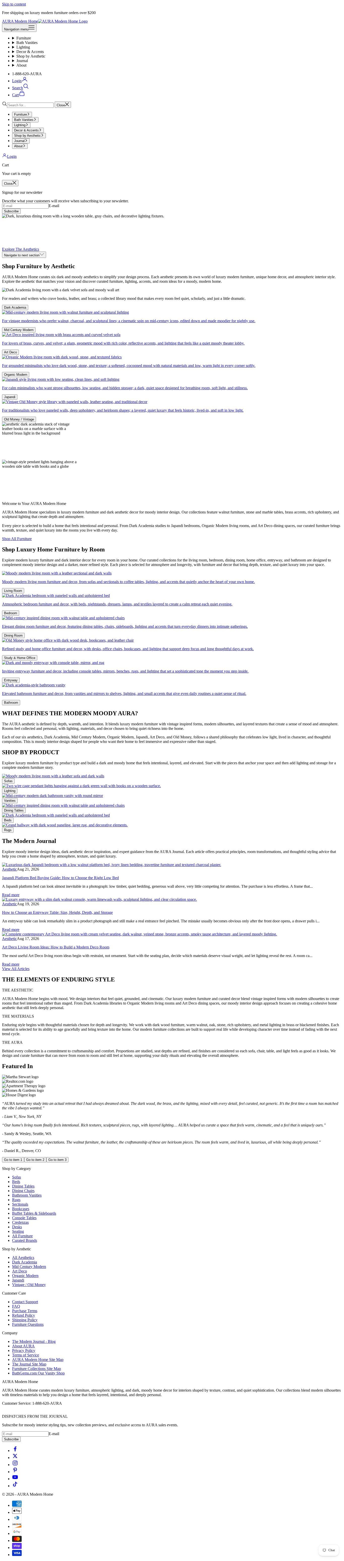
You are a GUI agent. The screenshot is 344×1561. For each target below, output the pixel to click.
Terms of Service (25, 1355)
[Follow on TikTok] (15, 1486)
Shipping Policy (25, 1320)
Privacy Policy (23, 1350)
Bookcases (20, 1209)
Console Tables (24, 1218)
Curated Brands (24, 1240)
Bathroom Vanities (27, 1195)
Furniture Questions (28, 1324)
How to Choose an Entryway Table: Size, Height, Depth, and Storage (57, 912)
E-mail (54, 206)
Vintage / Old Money (29, 1285)
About (21, 65)
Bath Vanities (27, 42)
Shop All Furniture (17, 539)
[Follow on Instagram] (15, 1464)
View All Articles (15, 969)
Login (12, 156)
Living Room (13, 591)
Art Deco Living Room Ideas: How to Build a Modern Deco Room (55, 947)
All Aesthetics (23, 1257)
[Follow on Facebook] (15, 1450)
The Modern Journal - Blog (34, 1341)
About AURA (23, 1346)
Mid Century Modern (18, 330)
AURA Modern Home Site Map (37, 1359)
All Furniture (22, 1236)
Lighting (23, 47)
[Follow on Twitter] (15, 1457)
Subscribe (11, 211)
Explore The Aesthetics (20, 249)
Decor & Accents (30, 52)
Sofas (8, 781)
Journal (22, 61)
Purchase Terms (24, 1311)
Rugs (8, 830)
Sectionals (20, 1204)
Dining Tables (14, 810)
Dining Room (13, 635)
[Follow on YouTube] (15, 1479)
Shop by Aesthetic (30, 56)
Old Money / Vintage (19, 419)
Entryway (11, 680)
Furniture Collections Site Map (36, 1368)
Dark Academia (15, 307)
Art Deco (10, 352)
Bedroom (10, 613)
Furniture (23, 38)
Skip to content (14, 4)
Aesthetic (9, 869)
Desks (17, 1227)
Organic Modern (15, 374)
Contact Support (25, 1302)
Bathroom (11, 702)
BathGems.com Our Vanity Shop (38, 1373)
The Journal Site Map (29, 1364)
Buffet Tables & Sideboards (34, 1213)
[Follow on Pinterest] (15, 1472)
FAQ (16, 1306)
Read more (10, 895)
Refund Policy (23, 1315)
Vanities (10, 800)
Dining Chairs (23, 1191)
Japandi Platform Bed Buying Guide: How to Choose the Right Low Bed (60, 878)
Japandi (9, 397)
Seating (18, 1231)
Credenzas (20, 1222)
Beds (8, 820)
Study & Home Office (19, 658)
